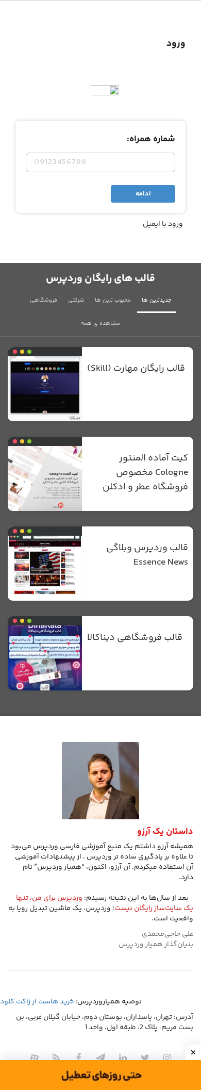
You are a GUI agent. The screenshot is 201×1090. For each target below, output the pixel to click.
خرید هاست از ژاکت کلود (37, 1002)
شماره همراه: (151, 139)
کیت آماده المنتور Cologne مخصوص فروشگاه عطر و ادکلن (145, 472)
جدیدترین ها (157, 300)
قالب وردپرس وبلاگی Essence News (147, 555)
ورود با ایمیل (163, 224)
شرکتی (76, 300)
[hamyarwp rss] (56, 1058)
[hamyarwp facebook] (78, 1058)
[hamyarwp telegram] (100, 1058)
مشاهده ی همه (100, 323)
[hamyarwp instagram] (167, 1058)
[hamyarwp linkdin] (122, 1058)
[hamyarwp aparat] (34, 1058)
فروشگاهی (43, 300)
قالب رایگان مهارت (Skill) (136, 368)
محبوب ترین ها (113, 300)
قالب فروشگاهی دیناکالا (134, 638)
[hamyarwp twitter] (145, 1058)
